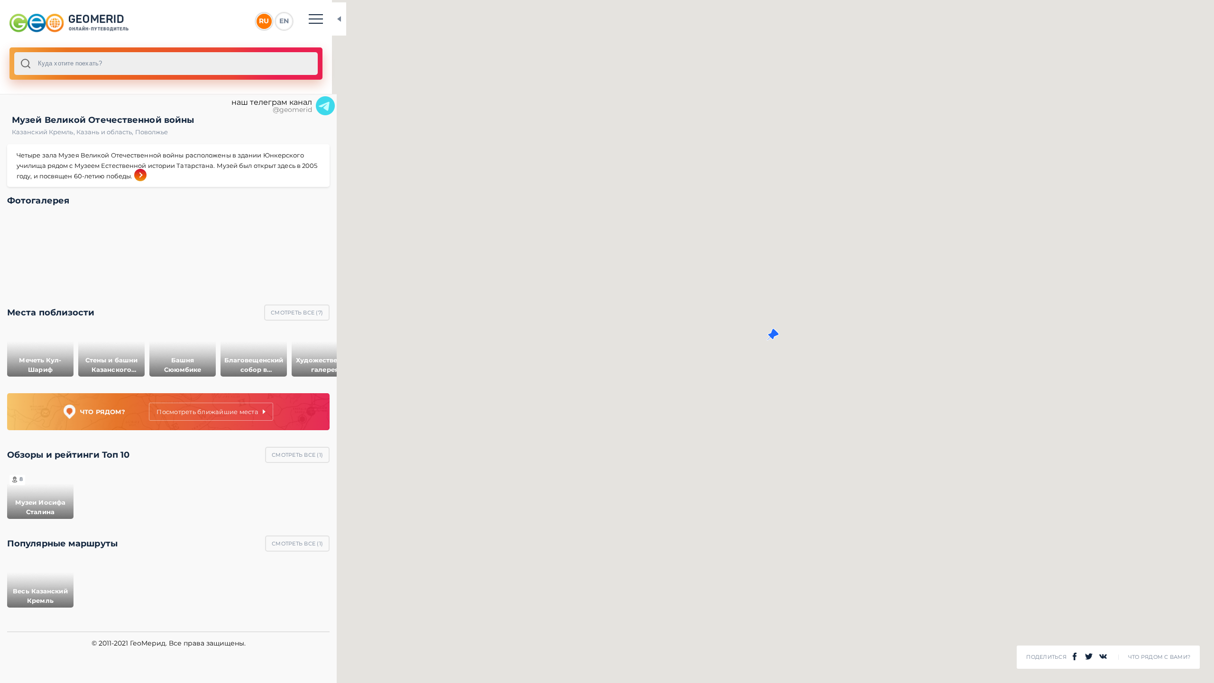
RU (264, 21)
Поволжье (151, 132)
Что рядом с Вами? (1159, 657)
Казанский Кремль (44, 132)
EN (284, 21)
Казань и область (105, 132)
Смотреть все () (297, 312)
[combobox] (166, 63)
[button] (773, 334)
